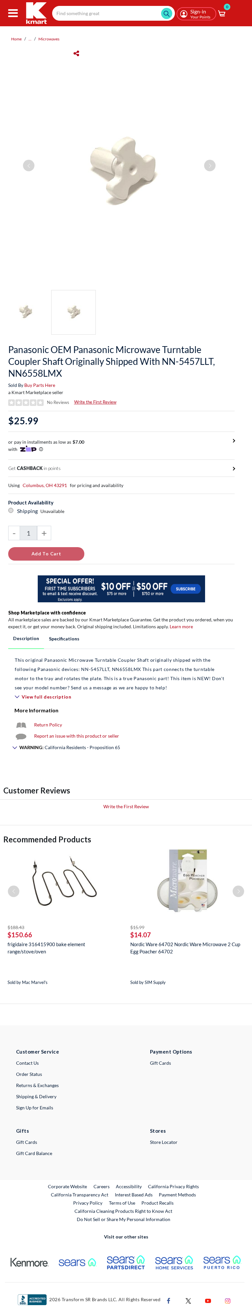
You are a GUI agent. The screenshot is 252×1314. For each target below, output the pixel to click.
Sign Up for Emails (34, 1107)
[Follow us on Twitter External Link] (188, 1300)
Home (16, 38)
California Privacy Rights (173, 1186)
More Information (36, 710)
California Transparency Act (79, 1194)
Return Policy (48, 724)
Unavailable (53, 511)
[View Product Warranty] (21, 724)
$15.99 (137, 927)
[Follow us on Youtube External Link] (208, 1300)
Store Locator (164, 1142)
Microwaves (48, 38)
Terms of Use (122, 1203)
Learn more (181, 626)
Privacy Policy (87, 1203)
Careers (102, 1186)
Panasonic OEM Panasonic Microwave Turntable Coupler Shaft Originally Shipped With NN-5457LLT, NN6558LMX (111, 361)
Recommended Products (47, 839)
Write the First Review (95, 402)
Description (26, 638)
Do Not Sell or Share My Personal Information (123, 1219)
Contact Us (27, 1063)
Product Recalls (157, 1203)
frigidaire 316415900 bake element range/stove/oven (46, 947)
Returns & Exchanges (37, 1085)
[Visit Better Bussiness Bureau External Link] (32, 1299)
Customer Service (37, 1052)
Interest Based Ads (134, 1194)
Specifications (64, 638)
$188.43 (16, 927)
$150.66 (20, 935)
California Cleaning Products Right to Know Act (123, 1211)
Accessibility (129, 1186)
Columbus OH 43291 (45, 485)
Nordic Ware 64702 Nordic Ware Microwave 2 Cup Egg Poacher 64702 (185, 947)
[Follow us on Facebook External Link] (168, 1300)
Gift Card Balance (34, 1153)
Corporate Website (68, 1186)
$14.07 (140, 935)
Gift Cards (160, 1063)
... (30, 38)
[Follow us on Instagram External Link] (227, 1300)
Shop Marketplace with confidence (47, 612)
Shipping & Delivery (36, 1096)
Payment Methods (177, 1194)
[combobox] (113, 13)
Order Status (29, 1074)
